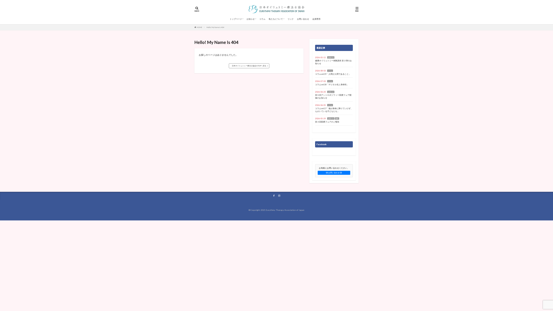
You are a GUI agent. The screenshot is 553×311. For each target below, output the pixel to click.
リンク (291, 19)
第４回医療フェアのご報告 (327, 122)
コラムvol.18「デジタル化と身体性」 (332, 84)
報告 (337, 118)
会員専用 (316, 19)
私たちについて (276, 19)
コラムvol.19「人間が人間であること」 (333, 74)
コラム (262, 19)
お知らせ (251, 19)
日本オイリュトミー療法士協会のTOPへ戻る (249, 66)
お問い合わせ (303, 19)
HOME (199, 27)
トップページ (236, 19)
